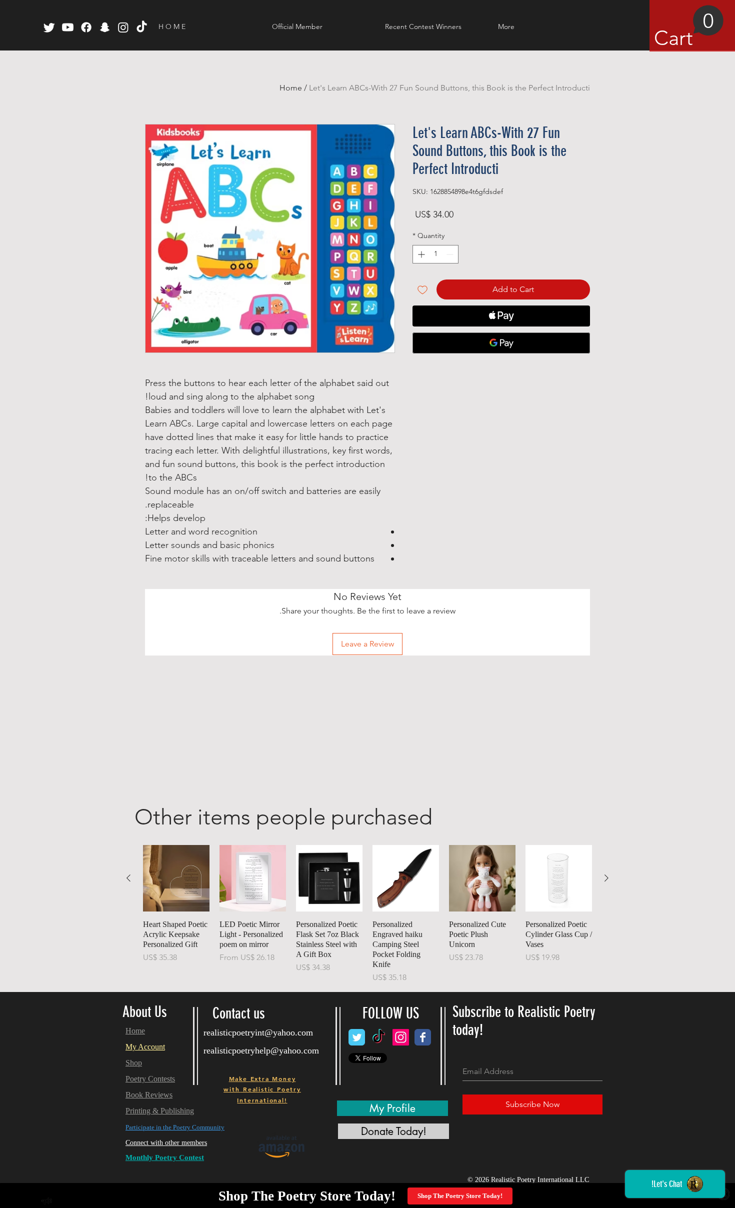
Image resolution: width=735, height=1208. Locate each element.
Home (291, 87)
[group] (367, 914)
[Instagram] (123, 27)
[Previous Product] (606, 878)
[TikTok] (141, 27)
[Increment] (420, 254)
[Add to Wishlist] (422, 290)
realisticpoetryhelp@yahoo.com (261, 1051)
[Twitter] (49, 27)
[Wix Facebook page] (422, 1037)
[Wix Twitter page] (356, 1037)
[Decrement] (450, 254)
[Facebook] (86, 27)
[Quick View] (559, 878)
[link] (689, 27)
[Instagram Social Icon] (400, 1037)
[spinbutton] (435, 254)
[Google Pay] (501, 343)
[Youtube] (67, 27)
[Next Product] (128, 878)
